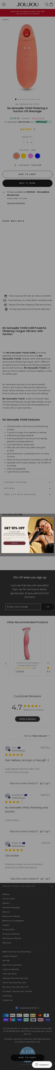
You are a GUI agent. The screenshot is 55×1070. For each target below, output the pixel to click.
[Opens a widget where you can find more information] (42, 1065)
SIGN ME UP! (14, 543)
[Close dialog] (52, 518)
